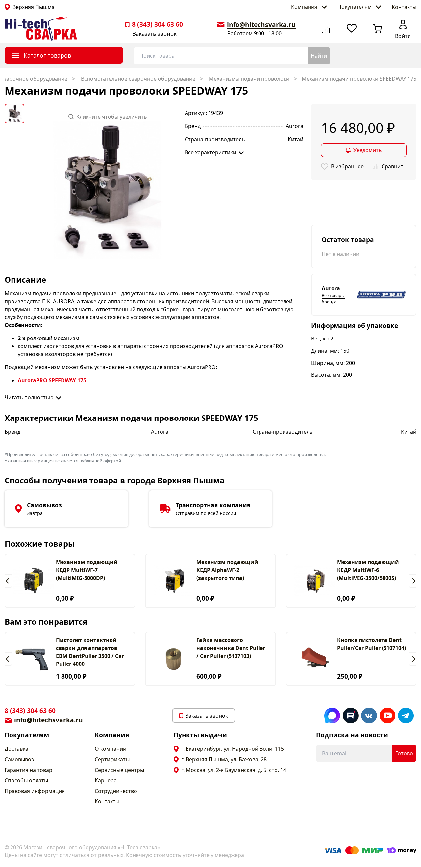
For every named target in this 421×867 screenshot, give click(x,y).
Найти (319, 55)
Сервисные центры (119, 769)
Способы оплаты (26, 780)
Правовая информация (35, 791)
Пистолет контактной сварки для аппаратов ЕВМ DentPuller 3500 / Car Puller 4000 (90, 652)
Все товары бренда (333, 298)
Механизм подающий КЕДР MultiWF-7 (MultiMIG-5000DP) (87, 570)
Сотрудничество (116, 791)
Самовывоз (19, 759)
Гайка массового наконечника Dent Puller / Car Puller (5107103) (230, 648)
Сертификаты (112, 759)
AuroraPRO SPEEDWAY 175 (52, 380)
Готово (404, 753)
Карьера (106, 780)
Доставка (16, 748)
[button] (8, 581)
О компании (110, 748)
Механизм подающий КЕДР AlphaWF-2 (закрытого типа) (227, 570)
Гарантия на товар (28, 769)
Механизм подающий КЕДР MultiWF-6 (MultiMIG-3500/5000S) (368, 570)
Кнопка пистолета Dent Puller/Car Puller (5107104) (371, 644)
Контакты (404, 7)
